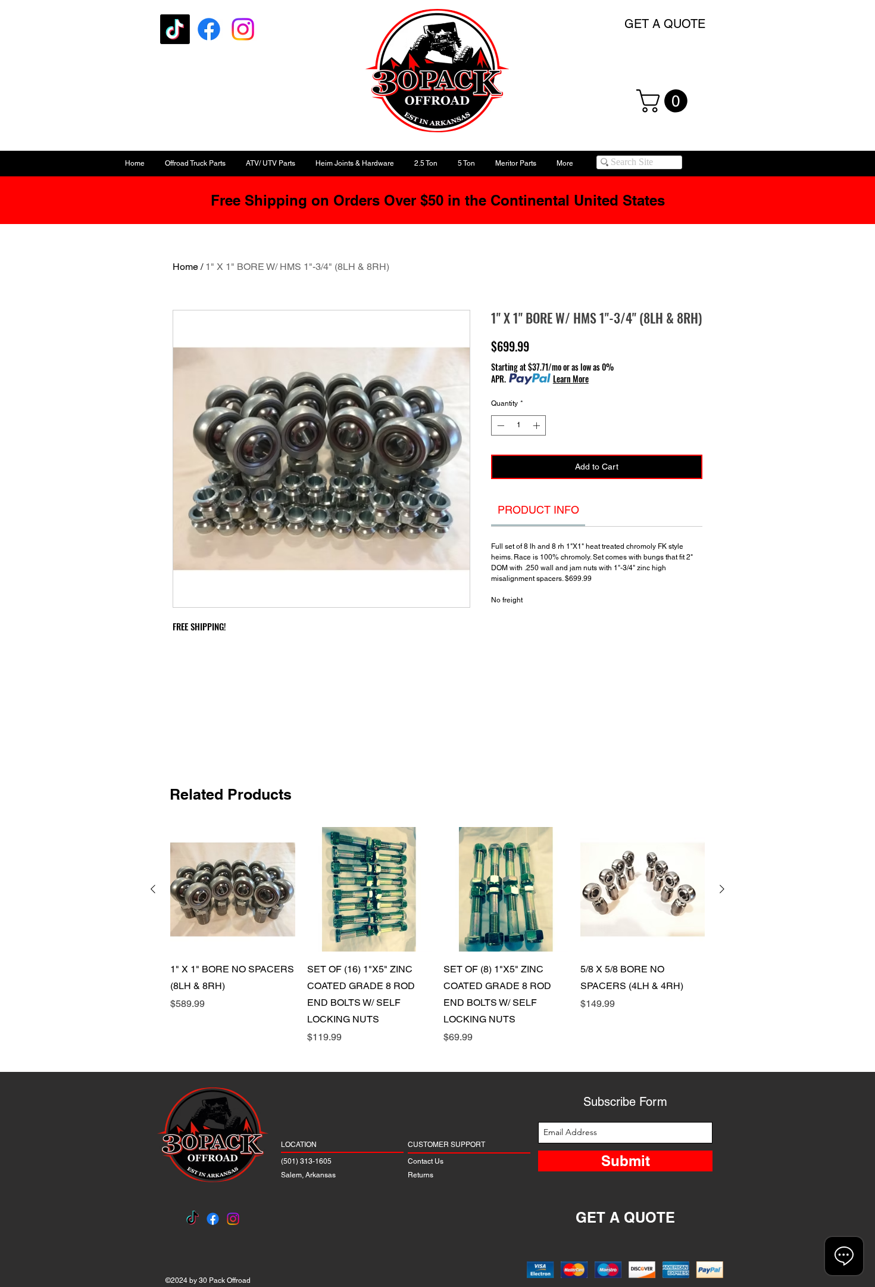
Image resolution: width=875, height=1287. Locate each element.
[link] (538, 509)
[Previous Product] (153, 889)
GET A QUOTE (664, 24)
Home (185, 266)
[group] (437, 936)
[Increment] (537, 425)
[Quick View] (232, 889)
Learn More (571, 379)
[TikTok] (175, 29)
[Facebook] (209, 29)
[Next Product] (722, 889)
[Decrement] (499, 425)
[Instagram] (243, 29)
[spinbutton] (518, 425)
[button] (664, 101)
